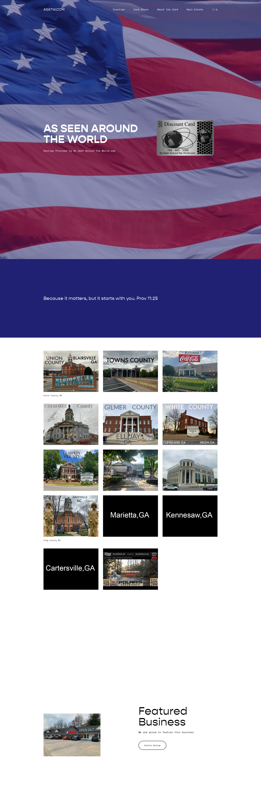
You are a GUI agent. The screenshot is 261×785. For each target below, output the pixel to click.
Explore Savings (152, 745)
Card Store (140, 9)
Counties (119, 9)
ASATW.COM (54, 9)
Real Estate (195, 9)
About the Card (167, 9)
